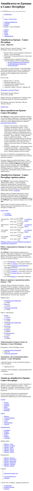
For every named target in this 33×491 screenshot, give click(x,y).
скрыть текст (4, 106)
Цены (6, 31)
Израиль (6, 405)
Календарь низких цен (11, 473)
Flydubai (6, 433)
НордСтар (14, 269)
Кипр (5, 407)
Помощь (6, 478)
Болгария (7, 409)
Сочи (5, 421)
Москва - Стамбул (9, 445)
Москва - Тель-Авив (10, 459)
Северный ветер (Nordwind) (19, 265)
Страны (3, 399)
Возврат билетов (9, 487)
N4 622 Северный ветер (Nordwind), (18, 62)
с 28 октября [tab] (8, 215)
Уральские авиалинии (10, 307)
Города (3, 413)
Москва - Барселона (10, 461)
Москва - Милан (9, 452)
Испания (7, 410)
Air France (7, 438)
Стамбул (6, 419)
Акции (6, 34)
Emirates (6, 436)
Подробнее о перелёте (7, 90)
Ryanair (6, 432)
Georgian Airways (16, 273)
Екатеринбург (8, 422)
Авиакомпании (8, 36)
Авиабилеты (8, 14)
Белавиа (13, 276)
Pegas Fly (7, 304)
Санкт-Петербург (9, 418)
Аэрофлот (14, 271)
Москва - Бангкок (9, 458)
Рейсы (6, 33)
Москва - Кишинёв (10, 462)
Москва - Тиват (9, 447)
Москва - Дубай (9, 450)
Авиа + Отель (8, 19)
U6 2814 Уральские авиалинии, (17, 64)
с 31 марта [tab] (7, 213)
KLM (5, 435)
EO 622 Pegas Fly (13, 65)
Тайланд (6, 404)
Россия (6, 402)
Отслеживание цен (10, 476)
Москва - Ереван (9, 466)
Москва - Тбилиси (9, 464)
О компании (8, 485)
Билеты (6, 30)
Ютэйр (13, 262)
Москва (6, 416)
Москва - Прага (9, 449)
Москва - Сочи (8, 444)
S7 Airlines (14, 263)
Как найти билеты (6, 123)
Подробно (17, 190)
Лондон (6, 424)
